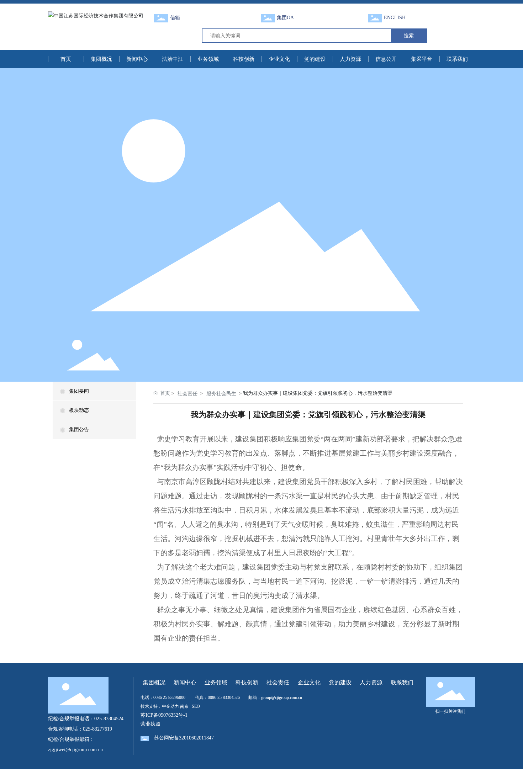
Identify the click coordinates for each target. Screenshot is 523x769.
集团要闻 (79, 391)
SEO (196, 706)
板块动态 (79, 410)
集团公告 (79, 429)
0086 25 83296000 (169, 697)
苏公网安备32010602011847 (184, 738)
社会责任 (187, 393)
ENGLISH (395, 17)
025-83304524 (108, 718)
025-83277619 (97, 729)
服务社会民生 (221, 393)
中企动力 (170, 706)
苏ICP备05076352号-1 (164, 715)
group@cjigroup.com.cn (281, 697)
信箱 (175, 17)
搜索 (409, 35)
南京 (184, 706)
